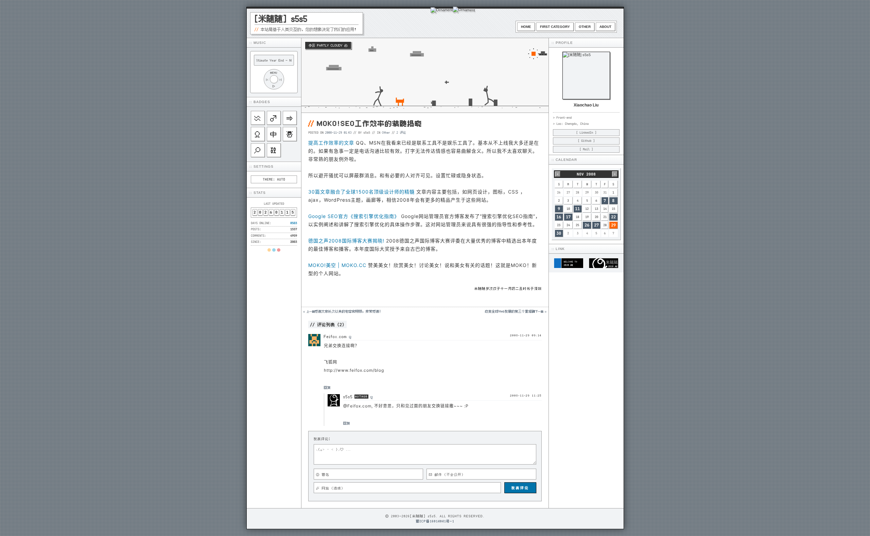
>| (280, 79)
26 (587, 225)
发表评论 (520, 487)
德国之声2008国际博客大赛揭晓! (346, 241)
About (605, 27)
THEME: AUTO (274, 179)
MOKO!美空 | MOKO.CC (337, 265)
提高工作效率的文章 (331, 143)
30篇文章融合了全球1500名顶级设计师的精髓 (361, 192)
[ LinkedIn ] (586, 133)
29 (613, 225)
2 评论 (401, 132)
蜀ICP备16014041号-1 (435, 521)
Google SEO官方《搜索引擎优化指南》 (353, 216)
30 (558, 233)
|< (267, 79)
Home (526, 27)
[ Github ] (586, 141)
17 (568, 217)
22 (613, 217)
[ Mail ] (586, 149)
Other (585, 27)
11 (577, 209)
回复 (327, 387)
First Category (555, 27)
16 (558, 217)
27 (596, 225)
